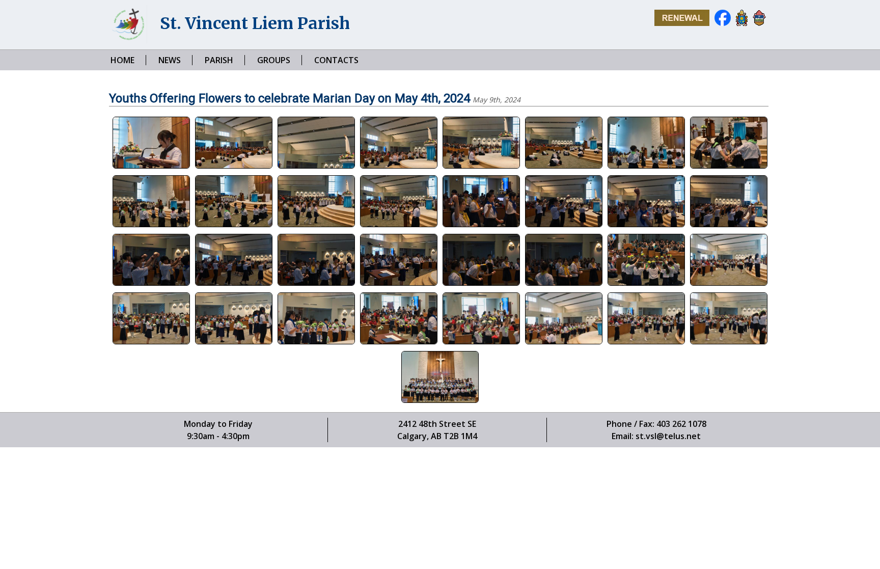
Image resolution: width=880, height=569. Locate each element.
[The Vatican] (739, 23)
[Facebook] (720, 23)
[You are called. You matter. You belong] (679, 23)
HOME (122, 60)
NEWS (169, 60)
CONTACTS (336, 60)
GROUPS (273, 60)
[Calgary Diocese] (757, 23)
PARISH (219, 60)
